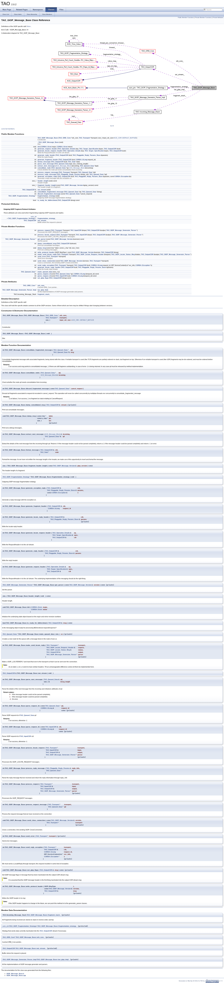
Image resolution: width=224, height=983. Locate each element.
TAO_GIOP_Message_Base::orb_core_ (30, 937)
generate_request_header (47, 149)
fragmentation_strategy (46, 196)
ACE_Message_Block (63, 166)
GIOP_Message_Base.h (15, 974)
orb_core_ (41, 285)
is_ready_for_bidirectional (47, 200)
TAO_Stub (71, 162)
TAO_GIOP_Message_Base (48, 138)
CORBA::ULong (81, 160)
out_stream (42, 190)
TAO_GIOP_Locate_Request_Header (90, 254)
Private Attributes (218, 17)
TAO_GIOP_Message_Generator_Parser (121, 230)
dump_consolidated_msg (47, 243)
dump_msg (42, 248)
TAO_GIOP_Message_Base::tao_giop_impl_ (53, 959)
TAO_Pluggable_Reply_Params (68, 174)
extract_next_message (46, 166)
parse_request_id (44, 274)
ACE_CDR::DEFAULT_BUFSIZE (125, 138)
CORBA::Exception (121, 176)
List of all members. (8, 129)
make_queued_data (45, 272)
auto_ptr (34, 217)
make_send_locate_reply (47, 254)
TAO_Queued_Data (62, 164)
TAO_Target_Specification (88, 149)
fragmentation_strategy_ (47, 218)
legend (112, 125)
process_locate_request (47, 235)
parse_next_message (46, 164)
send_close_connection (46, 261)
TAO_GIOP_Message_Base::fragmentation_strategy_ (57, 926)
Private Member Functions (203, 17)
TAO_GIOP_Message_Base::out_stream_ (30, 948)
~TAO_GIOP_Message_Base (48, 142)
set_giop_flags (43, 278)
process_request (44, 230)
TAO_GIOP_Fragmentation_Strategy (21, 196)
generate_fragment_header (48, 160)
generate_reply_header (46, 155)
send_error (42, 256)
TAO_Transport (84, 138)
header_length (43, 181)
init (39, 147)
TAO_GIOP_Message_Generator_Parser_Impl (19, 290)
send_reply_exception (46, 265)
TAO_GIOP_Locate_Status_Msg (123, 254)
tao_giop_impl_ (43, 290)
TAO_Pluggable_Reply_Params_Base (87, 155)
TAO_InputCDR (76, 230)
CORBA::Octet (46, 147)
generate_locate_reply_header (49, 267)
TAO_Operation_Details (66, 149)
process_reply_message (47, 174)
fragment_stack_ (44, 294)
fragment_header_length (47, 185)
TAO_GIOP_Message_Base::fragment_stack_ (44, 915)
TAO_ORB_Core (65, 138)
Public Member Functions (186, 17)
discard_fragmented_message (49, 194)
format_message (44, 162)
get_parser (42, 239)
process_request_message (48, 172)
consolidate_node (44, 168)
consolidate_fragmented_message (50, 192)
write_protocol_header (46, 252)
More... (29, 26)
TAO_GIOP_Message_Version (72, 185)
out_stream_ (42, 220)
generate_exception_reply (47, 176)
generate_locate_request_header (50, 151)
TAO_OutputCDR (110, 149)
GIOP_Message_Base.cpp (16, 975)
